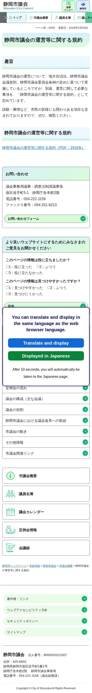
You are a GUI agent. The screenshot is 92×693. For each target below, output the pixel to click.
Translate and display (46, 342)
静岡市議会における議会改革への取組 (36, 421)
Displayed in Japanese (46, 355)
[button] (68, 6)
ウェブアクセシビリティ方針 (27, 610)
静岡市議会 (49, 565)
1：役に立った (20, 267)
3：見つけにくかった (26, 294)
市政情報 (34, 565)
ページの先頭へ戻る (84, 585)
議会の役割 (14, 410)
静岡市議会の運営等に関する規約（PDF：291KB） (43, 148)
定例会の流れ (16, 388)
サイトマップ (16, 632)
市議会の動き (16, 431)
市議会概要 (66, 565)
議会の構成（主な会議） (25, 399)
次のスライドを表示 (88, 17)
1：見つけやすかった (26, 288)
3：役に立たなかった (26, 273)
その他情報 (14, 442)
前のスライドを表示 (3, 17)
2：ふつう (48, 267)
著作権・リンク (18, 599)
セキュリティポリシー (22, 621)
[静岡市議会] (18, 6)
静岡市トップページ (14, 565)
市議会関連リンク (20, 453)
